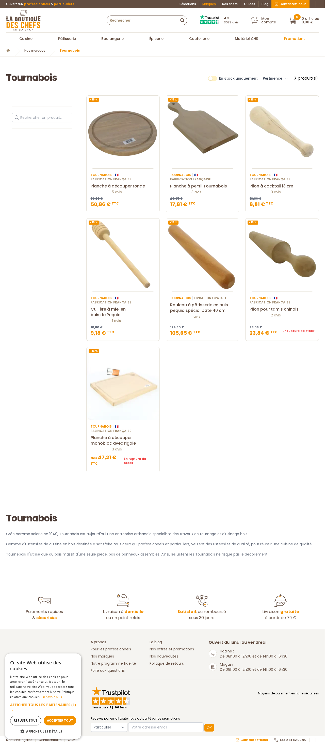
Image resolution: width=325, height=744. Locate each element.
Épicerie (156, 38)
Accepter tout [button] (60, 720)
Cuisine (25, 38)
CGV (71, 740)
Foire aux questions (108, 670)
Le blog (156, 642)
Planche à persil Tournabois (198, 186)
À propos (98, 642)
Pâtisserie (67, 38)
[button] (276, 78)
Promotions (294, 38)
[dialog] (43, 696)
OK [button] (209, 727)
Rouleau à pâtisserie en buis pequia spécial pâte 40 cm (199, 307)
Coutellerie (199, 38)
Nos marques (34, 51)
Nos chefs (230, 4)
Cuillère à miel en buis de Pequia (108, 312)
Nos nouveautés (164, 656)
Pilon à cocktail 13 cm (271, 186)
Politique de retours (167, 663)
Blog (265, 4)
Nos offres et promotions (172, 649)
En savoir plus (51, 697)
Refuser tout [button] (26, 720)
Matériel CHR (246, 38)
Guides (249, 4)
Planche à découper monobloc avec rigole (113, 440)
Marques (209, 4)
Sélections (188, 4)
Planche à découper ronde (118, 186)
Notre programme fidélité (113, 663)
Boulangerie (112, 38)
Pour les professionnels (111, 649)
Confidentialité (50, 740)
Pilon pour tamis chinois (274, 309)
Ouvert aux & (40, 4)
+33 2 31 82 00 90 (292, 740)
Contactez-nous (293, 4)
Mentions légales (19, 740)
